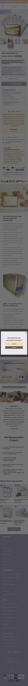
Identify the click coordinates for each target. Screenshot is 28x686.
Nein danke (14, 347)
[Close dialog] (26, 332)
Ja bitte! (14, 344)
